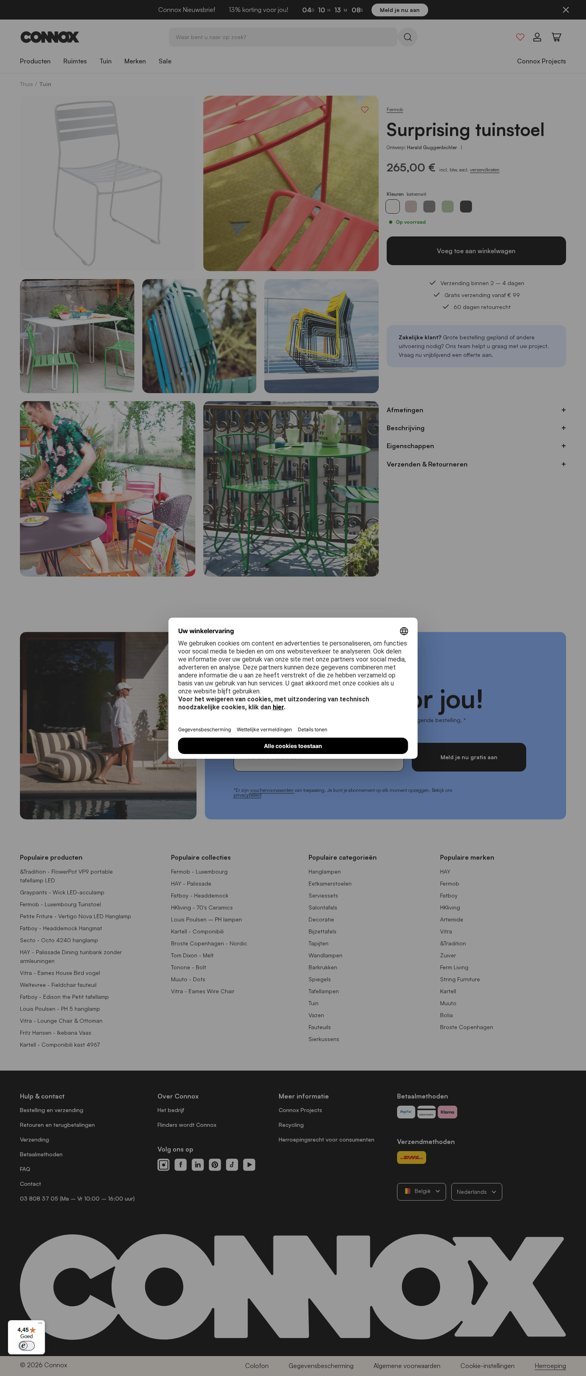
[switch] (27, 1345)
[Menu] (40, 1325)
